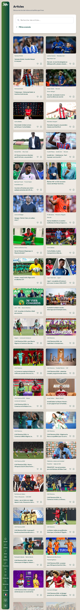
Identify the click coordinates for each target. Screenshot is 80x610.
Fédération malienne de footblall (55, 461)
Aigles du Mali (57, 464)
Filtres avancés (25, 27)
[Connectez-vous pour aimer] (37, 64)
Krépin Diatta (50, 88)
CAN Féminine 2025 (19, 398)
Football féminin (60, 368)
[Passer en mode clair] (5, 600)
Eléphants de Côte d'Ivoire (54, 557)
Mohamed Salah (18, 88)
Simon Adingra (51, 91)
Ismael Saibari (50, 398)
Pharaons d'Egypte (60, 214)
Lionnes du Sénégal (52, 590)
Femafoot (49, 464)
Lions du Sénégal (18, 214)
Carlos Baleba (18, 121)
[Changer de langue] (5, 594)
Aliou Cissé (25, 151)
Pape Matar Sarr (51, 58)
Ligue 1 (59, 277)
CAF (15, 307)
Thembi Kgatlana (51, 559)
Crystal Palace (51, 151)
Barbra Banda (29, 557)
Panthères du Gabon (19, 494)
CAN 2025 (28, 497)
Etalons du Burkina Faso (20, 247)
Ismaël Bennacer (18, 184)
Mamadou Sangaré (52, 121)
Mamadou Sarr (61, 56)
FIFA (19, 307)
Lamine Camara (51, 56)
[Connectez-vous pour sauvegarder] (41, 64)
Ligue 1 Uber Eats (51, 277)
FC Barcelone (50, 214)
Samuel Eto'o (17, 151)
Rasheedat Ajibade (19, 557)
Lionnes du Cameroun (25, 338)
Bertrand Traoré (18, 182)
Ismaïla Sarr (59, 151)
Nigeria (16, 338)
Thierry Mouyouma (19, 497)
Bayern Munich (60, 398)
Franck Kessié (28, 182)
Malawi (28, 398)
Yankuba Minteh (18, 56)
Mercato (58, 88)
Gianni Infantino (26, 307)
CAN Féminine (51, 338)
